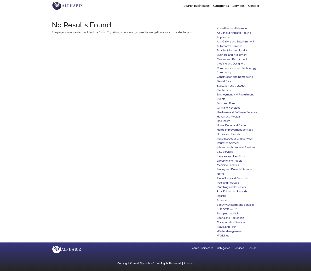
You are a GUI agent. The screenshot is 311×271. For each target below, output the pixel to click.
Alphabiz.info (147, 263)
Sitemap (188, 263)
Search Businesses (197, 5)
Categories (221, 5)
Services (238, 5)
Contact (253, 5)
